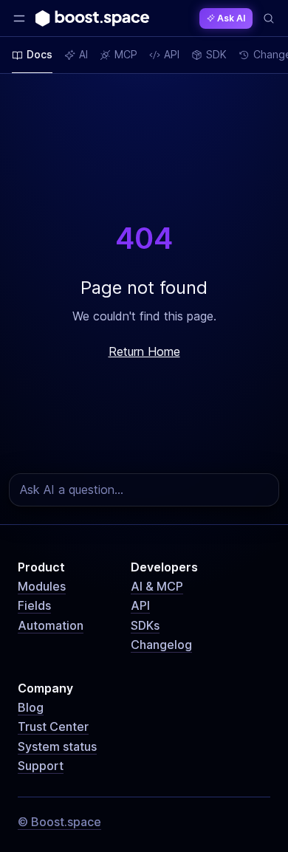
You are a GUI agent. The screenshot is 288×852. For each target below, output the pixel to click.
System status (57, 746)
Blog (31, 707)
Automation (50, 625)
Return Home (144, 351)
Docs (39, 54)
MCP (125, 54)
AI (83, 54)
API (140, 605)
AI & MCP (157, 586)
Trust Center (53, 726)
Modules (42, 586)
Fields (34, 605)
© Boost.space (59, 821)
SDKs (145, 625)
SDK (216, 54)
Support (41, 765)
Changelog (161, 644)
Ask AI (231, 18)
